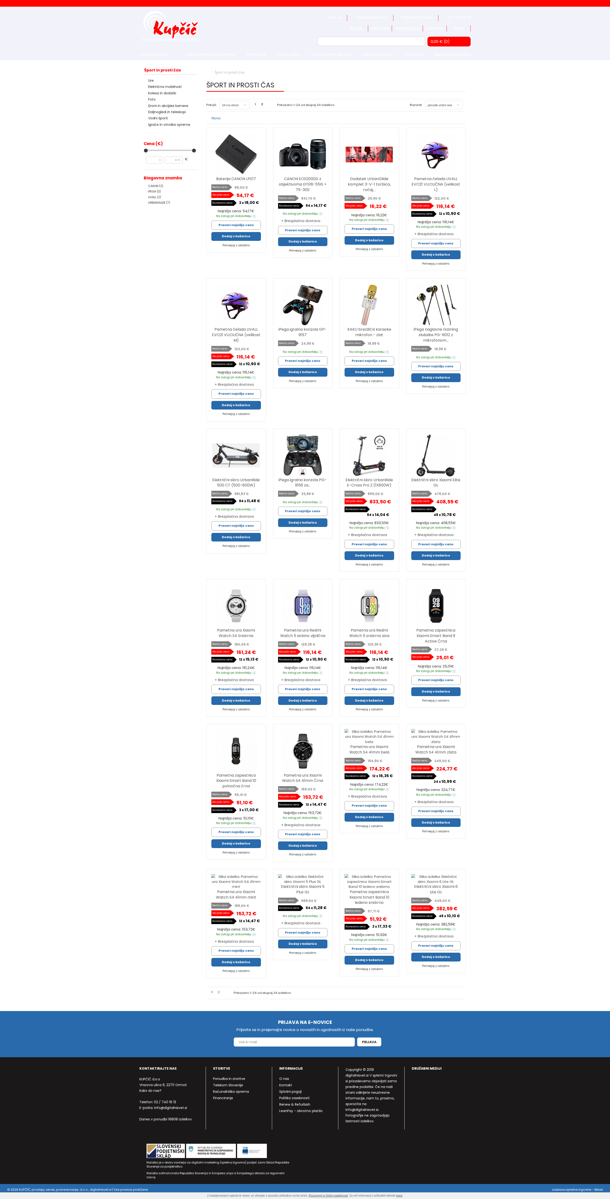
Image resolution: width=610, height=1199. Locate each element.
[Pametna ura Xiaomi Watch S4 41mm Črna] (303, 751)
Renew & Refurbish (294, 1104)
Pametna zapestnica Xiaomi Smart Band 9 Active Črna (435, 635)
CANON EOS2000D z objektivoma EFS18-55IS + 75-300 (302, 184)
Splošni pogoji (290, 1091)
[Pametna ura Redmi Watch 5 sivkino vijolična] (303, 606)
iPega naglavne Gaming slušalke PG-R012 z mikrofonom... (436, 335)
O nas (458, 28)
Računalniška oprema (231, 1091)
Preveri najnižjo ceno (236, 225)
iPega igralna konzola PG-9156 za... (303, 482)
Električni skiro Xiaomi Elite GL (435, 482)
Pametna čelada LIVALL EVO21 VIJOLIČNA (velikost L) (436, 184)
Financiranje (223, 1098)
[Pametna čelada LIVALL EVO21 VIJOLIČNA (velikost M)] (236, 305)
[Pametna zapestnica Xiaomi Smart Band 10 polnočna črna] (236, 751)
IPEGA (154, 191)
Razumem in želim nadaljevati (328, 1195)
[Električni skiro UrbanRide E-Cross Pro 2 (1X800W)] (369, 455)
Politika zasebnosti (294, 1098)
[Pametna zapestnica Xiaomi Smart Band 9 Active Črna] (436, 606)
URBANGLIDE (159, 203)
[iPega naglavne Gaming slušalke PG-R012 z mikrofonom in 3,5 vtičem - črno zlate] (436, 305)
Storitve (435, 28)
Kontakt (285, 1085)
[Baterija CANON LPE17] (236, 155)
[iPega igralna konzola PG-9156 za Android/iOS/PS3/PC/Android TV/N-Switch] (303, 455)
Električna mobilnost (165, 86)
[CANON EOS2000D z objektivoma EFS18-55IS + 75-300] (303, 155)
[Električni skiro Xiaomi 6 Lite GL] (436, 879)
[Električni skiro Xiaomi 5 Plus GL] (303, 879)
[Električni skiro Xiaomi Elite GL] (436, 455)
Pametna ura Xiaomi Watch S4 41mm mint (236, 894)
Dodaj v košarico (236, 236)
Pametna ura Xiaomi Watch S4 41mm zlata (435, 749)
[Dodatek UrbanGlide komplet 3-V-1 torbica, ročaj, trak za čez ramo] (369, 155)
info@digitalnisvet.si (170, 1107)
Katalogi (380, 28)
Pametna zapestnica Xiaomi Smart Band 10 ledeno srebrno (369, 897)
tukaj (399, 1195)
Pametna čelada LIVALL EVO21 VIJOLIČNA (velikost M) (236, 335)
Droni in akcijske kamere (168, 105)
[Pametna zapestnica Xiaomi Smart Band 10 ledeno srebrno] (369, 881)
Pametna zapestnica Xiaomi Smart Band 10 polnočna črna (236, 781)
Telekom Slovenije (228, 1085)
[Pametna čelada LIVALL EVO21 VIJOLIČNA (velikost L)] (436, 155)
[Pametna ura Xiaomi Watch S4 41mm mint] (236, 881)
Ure (151, 80)
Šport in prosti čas (162, 70)
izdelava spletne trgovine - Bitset (577, 1189)
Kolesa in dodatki (162, 93)
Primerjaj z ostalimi (236, 245)
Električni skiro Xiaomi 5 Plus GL (303, 889)
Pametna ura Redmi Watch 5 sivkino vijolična (302, 632)
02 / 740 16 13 (165, 1102)
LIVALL (154, 197)
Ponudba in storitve (229, 1078)
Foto (152, 99)
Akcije (356, 28)
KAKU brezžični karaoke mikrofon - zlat (369, 332)
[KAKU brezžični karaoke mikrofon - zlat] (369, 305)
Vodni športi (158, 118)
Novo (216, 118)
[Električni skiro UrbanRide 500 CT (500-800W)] (236, 455)
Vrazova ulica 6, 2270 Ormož (163, 1085)
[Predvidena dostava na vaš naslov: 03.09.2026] (254, 216)
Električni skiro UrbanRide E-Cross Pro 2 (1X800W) (369, 482)
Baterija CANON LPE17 (236, 179)
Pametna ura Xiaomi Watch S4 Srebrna (236, 632)
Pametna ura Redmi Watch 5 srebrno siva (369, 632)
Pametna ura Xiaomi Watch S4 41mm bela (369, 749)
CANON (155, 186)
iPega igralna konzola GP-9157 (303, 332)
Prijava (369, 1042)
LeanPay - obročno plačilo (301, 1110)
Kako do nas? (150, 1090)
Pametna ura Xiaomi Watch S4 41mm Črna (302, 778)
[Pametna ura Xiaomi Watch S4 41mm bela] (369, 736)
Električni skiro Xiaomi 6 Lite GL (436, 889)
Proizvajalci (407, 28)
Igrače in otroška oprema (169, 124)
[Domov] (207, 72)
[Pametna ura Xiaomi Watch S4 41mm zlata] (436, 736)
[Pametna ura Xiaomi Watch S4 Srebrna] (236, 606)
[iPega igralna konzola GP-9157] (303, 305)
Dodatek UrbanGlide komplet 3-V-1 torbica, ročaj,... (369, 184)
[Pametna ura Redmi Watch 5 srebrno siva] (369, 606)
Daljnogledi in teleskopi (167, 112)
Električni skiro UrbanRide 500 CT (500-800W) (236, 482)
